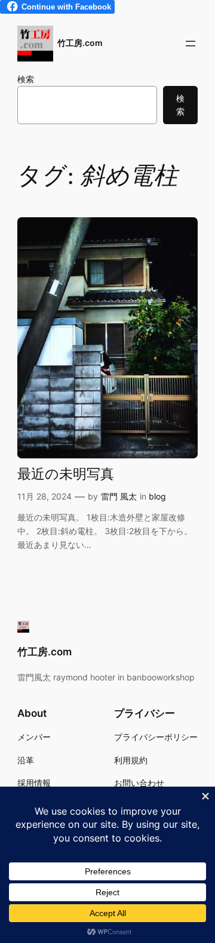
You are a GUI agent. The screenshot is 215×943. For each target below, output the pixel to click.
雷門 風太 (119, 496)
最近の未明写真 (65, 475)
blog (157, 496)
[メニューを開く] (190, 43)
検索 (25, 79)
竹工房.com (80, 43)
